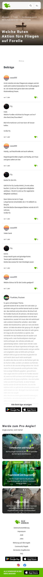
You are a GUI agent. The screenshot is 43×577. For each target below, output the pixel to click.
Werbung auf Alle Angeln (21, 543)
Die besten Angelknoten (21, 550)
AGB (21, 535)
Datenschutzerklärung (21, 528)
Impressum (22, 531)
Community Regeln (21, 546)
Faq (21, 554)
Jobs (21, 539)
